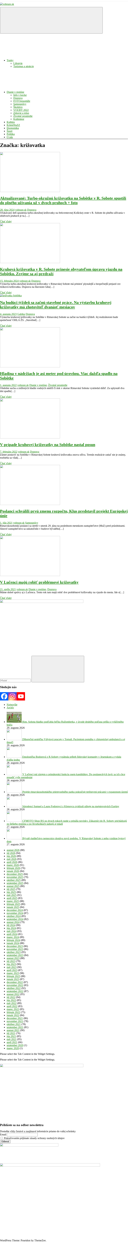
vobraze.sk (20, 209)
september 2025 (15, 883)
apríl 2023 (12, 970)
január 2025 (13, 907)
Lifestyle (17, 63)
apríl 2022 (12, 1006)
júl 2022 (11, 997)
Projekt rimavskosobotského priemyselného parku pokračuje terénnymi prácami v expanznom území (75, 791)
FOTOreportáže (21, 101)
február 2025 (13, 904)
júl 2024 (11, 925)
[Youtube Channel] (21, 696)
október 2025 (14, 880)
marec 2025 (13, 901)
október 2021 (14, 1024)
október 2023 (14, 952)
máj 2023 (11, 967)
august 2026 (13, 850)
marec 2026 (13, 865)
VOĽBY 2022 (21, 110)
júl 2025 (11, 889)
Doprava (17, 98)
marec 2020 (13, 1048)
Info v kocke (20, 95)
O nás (10, 137)
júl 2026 (11, 853)
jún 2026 (11, 856)
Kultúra (11, 122)
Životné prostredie (22, 116)
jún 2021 (11, 1036)
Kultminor (18, 119)
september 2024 (15, 919)
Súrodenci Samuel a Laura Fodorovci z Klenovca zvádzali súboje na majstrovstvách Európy (70, 806)
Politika (11, 134)
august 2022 (13, 994)
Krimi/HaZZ (13, 125)
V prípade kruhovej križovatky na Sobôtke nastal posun (47, 444)
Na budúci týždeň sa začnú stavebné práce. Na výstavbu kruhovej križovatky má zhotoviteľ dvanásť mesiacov (55, 304)
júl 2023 (11, 961)
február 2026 (13, 868)
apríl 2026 (12, 862)
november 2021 (15, 1021)
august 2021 (13, 1030)
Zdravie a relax (21, 113)
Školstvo (17, 107)
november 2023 (15, 949)
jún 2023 (11, 964)
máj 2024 (11, 931)
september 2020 (15, 1045)
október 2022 (14, 988)
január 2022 (13, 1015)
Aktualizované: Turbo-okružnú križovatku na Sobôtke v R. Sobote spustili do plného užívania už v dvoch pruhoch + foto (63, 200)
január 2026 (13, 871)
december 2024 (15, 910)
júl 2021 (11, 1033)
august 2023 (13, 958)
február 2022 (13, 1012)
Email (3, 1134)
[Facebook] (4, 696)
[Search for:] (16, 680)
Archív (10, 707)
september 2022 (15, 991)
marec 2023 (13, 973)
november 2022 (15, 985)
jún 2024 (11, 928)
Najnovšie (12, 704)
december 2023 (15, 946)
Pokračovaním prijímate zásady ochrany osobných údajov (34, 1138)
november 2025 (15, 877)
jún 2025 (11, 892)
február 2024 (13, 940)
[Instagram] (12, 696)
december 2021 (15, 1018)
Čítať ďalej (6, 221)
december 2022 (15, 982)
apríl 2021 (12, 1042)
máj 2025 (11, 895)
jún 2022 (11, 1000)
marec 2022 (13, 1009)
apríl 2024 (12, 934)
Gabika (21, 314)
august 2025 (13, 886)
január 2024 (13, 943)
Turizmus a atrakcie (23, 66)
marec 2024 (13, 937)
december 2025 (15, 874)
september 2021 (15, 1027)
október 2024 (14, 916)
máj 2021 (11, 1039)
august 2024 (13, 922)
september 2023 (15, 955)
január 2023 (13, 979)
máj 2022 (11, 1003)
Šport (9, 131)
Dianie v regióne (15, 92)
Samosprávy (19, 104)
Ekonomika (13, 128)
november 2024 (15, 913)
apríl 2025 (12, 898)
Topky (10, 60)
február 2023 (13, 976)
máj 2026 (11, 859)
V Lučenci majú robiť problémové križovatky (39, 582)
